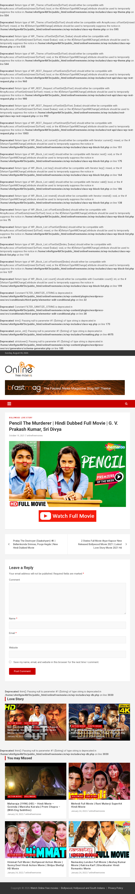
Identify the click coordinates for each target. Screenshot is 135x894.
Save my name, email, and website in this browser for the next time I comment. (56, 662)
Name (13, 618)
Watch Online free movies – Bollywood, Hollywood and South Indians (67, 888)
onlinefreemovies (35, 435)
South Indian (31, 723)
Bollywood (14, 418)
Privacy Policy (115, 888)
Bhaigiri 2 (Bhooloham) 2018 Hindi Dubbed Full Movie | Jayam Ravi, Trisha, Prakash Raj (98, 731)
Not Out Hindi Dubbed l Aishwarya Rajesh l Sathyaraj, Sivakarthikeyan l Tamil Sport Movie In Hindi (33, 730)
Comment (14, 579)
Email (13, 633)
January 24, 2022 (15, 814)
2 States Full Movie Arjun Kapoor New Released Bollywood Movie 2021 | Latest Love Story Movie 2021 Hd (100, 544)
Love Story (26, 418)
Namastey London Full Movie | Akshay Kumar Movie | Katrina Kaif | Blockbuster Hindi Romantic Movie (98, 865)
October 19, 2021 (17, 435)
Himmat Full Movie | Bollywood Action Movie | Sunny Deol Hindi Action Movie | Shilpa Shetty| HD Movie (35, 865)
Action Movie (15, 723)
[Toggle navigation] (9, 404)
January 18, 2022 (15, 736)
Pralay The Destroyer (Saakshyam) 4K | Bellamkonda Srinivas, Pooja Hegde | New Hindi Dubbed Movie (35, 544)
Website (13, 647)
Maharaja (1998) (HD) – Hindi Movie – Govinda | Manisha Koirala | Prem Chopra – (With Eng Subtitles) (33, 807)
